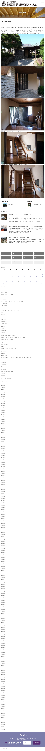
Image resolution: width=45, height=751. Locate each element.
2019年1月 (3, 521)
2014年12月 (3, 606)
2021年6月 (3, 471)
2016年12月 (3, 563)
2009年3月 (3, 728)
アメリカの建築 (4, 289)
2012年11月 (3, 650)
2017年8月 (3, 548)
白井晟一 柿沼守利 (4, 355)
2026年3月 (3, 392)
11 (6, 276)
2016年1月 (3, 582)
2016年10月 (3, 566)
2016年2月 (3, 581)
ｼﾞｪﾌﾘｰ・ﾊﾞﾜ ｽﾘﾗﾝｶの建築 (6, 378)
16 (36, 276)
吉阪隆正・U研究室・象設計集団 (7, 339)
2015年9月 (3, 590)
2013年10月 (3, 631)
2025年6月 (3, 403)
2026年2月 (3, 394)
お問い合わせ (26, 742)
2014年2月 (3, 624)
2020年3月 (3, 496)
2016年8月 (3, 570)
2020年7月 (3, 489)
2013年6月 (3, 638)
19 (12, 278)
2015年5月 (3, 597)
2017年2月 (3, 559)
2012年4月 (3, 663)
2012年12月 (3, 649)
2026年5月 (3, 389)
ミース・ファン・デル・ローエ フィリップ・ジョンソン (11, 310)
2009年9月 (3, 717)
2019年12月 (3, 502)
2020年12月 (3, 480)
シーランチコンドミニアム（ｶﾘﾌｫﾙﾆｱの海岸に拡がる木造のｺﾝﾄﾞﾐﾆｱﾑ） (13, 298)
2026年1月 (3, 396)
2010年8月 (3, 699)
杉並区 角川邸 (10, 204)
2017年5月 (3, 554)
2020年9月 (3, 486)
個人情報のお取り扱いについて (7, 748)
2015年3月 (3, 600)
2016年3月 (3, 579)
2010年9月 (3, 697)
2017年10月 (3, 545)
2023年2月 (3, 441)
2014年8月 (3, 613)
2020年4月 (3, 495)
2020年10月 (3, 484)
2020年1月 (3, 500)
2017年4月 (3, 555)
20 (18, 278)
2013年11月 (3, 629)
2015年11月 (3, 586)
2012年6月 (3, 659)
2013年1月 (3, 647)
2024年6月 (3, 417)
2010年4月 (3, 704)
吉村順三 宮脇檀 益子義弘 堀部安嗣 (8, 335)
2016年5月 (3, 575)
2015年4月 (3, 598)
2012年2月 (3, 667)
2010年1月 (3, 710)
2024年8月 (3, 414)
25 (6, 281)
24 (42, 278)
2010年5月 (3, 702)
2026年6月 (3, 387)
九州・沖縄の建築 (4, 324)
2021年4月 (3, 475)
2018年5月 (3, 536)
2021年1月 (3, 478)
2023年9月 (3, 432)
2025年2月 (3, 408)
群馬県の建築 (3, 362)
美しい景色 (3, 360)
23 (36, 278)
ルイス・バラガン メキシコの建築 (7, 315)
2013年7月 (3, 636)
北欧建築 (2, 328)
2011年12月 (3, 670)
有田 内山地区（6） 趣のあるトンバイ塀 (19, 237)
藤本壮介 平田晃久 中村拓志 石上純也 (8, 367)
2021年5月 (3, 473)
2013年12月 (3, 627)
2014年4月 (3, 620)
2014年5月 (3, 618)
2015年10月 (3, 588)
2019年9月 (3, 507)
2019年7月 (3, 511)
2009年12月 (3, 711)
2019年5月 (3, 514)
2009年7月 (3, 720)
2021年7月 (3, 469)
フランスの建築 (4, 303)
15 (30, 276)
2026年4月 (3, 391)
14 (24, 276)
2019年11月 (3, 503)
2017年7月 (3, 550)
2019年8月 (3, 509)
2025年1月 (3, 410)
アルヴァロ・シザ (4, 290)
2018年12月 (3, 523)
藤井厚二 (2, 366)
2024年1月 (3, 426)
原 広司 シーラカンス (5, 333)
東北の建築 (3, 350)
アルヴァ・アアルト (4, 292)
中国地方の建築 (4, 321)
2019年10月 (3, 505)
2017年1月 (3, 561)
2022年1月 (3, 460)
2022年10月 (3, 448)
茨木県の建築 (3, 364)
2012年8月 (3, 656)
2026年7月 (3, 385)
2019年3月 (3, 518)
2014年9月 (3, 611)
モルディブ (3, 312)
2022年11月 (3, 446)
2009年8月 (3, 719)
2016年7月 (3, 572)
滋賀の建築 (3, 353)
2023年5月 (3, 435)
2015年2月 (3, 602)
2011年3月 (3, 686)
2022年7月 (3, 451)
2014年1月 (3, 625)
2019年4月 (3, 516)
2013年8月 (3, 634)
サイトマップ (15, 748)
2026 (22, 250)
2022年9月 (3, 450)
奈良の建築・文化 (4, 342)
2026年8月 (3, 383)
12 (12, 276)
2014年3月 (3, 622)
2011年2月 (3, 688)
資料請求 (36, 742)
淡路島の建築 (3, 351)
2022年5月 (3, 455)
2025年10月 (3, 398)
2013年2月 (3, 645)
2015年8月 (3, 591)
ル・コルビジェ (4, 317)
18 (6, 278)
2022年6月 (3, 453)
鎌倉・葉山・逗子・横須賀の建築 (34, 221)
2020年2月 (3, 498)
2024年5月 (3, 419)
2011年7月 (3, 679)
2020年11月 (3, 482)
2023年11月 (3, 428)
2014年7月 (3, 615)
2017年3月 (3, 557)
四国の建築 (3, 341)
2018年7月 (3, 532)
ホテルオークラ (4, 307)
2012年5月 (3, 661)
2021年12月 (3, 462)
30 (36, 281)
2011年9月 (3, 676)
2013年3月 (3, 643)
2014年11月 (3, 607)
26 (12, 281)
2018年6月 (3, 534)
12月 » (42, 283)
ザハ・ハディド (4, 296)
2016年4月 (3, 577)
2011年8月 (3, 677)
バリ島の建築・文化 (4, 299)
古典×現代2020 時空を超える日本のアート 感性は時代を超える (25, 226)
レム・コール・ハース (5, 319)
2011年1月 (3, 690)
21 (24, 278)
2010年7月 (3, 701)
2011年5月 (3, 683)
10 (42, 274)
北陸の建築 (3, 332)
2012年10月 (3, 652)
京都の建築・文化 (4, 326)
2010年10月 (3, 695)
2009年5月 (3, 724)
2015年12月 (3, 584)
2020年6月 (3, 491)
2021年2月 (3, 477)
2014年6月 (3, 616)
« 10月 (3, 283)
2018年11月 (3, 525)
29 (30, 281)
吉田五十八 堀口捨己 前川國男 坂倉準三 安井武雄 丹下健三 (13, 337)
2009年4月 (3, 726)
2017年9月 (3, 547)
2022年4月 (3, 457)
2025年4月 (3, 407)
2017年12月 (3, 541)
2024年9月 (3, 412)
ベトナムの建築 (4, 305)
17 (42, 276)
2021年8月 (3, 468)
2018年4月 (3, 538)
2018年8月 (3, 530)
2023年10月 (3, 430)
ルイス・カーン (4, 314)
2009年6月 (3, 722)
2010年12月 (3, 692)
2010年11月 (3, 693)
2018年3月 (3, 539)
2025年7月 (3, 401)
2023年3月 (3, 439)
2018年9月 (3, 529)
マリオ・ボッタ (4, 308)
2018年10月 (3, 527)
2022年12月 (3, 444)
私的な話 (2, 358)
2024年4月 (3, 421)
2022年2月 (3, 459)
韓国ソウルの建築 (4, 376)
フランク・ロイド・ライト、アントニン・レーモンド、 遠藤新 (12, 301)
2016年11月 (3, 564)
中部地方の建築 (4, 323)
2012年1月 (3, 668)
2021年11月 (3, 464)
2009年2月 (3, 729)
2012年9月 (3, 654)
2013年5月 (3, 640)
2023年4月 (3, 437)
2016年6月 (3, 573)
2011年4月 (3, 684)
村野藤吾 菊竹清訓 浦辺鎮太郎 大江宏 (8, 348)
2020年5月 (3, 493)
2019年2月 (3, 520)
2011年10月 (3, 674)
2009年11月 (3, 713)
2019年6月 (3, 512)
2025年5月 (3, 405)
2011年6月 (3, 681)
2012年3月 (3, 665)
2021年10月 (3, 466)
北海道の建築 (3, 330)
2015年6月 (3, 595)
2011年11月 (3, 672)
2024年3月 (3, 423)
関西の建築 (3, 375)
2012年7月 (3, 658)
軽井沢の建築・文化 (4, 369)
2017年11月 (3, 543)
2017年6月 (3, 552)
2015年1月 (3, 604)
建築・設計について (26, 221)
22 (30, 278)
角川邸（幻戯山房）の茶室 (37, 204)
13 (18, 276)
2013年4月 (3, 641)
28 (24, 281)
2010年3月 (3, 706)
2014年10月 (3, 609)
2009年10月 (3, 715)
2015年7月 (3, 593)
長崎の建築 (3, 373)
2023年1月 (3, 443)
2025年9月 (3, 399)
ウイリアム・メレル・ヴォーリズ (7, 294)
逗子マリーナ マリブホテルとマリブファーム (20, 214)
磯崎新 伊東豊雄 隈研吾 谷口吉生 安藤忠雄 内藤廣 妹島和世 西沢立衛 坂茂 (16, 357)
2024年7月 (3, 416)
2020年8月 (3, 487)
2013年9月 (3, 633)
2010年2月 (3, 708)
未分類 (2, 346)
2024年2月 (3, 425)
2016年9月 (3, 568)
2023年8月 (3, 434)
